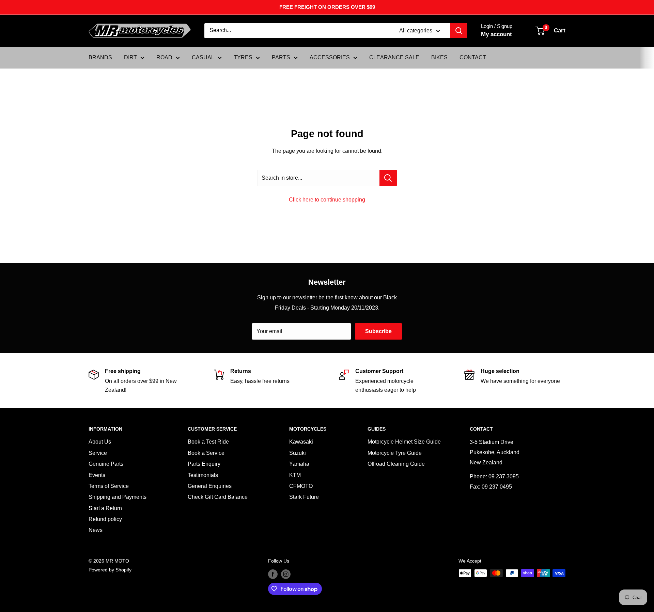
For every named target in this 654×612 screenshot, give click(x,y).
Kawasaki (301, 442)
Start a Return (105, 508)
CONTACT (473, 57)
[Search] (458, 30)
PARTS (281, 57)
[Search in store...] (388, 178)
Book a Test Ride (208, 442)
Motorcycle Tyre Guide (395, 453)
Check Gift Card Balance (218, 497)
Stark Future (304, 497)
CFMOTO (301, 486)
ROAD (164, 57)
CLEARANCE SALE (394, 57)
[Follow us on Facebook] (273, 574)
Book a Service (206, 453)
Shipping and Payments (117, 497)
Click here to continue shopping (327, 200)
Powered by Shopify (110, 569)
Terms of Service (109, 486)
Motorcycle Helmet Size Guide (404, 442)
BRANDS (100, 57)
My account (496, 34)
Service (98, 453)
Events (97, 475)
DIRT (130, 57)
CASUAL (203, 57)
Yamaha (299, 464)
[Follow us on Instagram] (286, 574)
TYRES (243, 57)
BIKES (439, 57)
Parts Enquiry (204, 464)
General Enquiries (210, 486)
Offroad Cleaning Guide (396, 464)
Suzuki (297, 453)
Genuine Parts (106, 464)
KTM (295, 475)
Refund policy (105, 519)
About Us (100, 442)
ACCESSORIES (330, 57)
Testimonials (203, 475)
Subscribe (378, 331)
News (96, 530)
